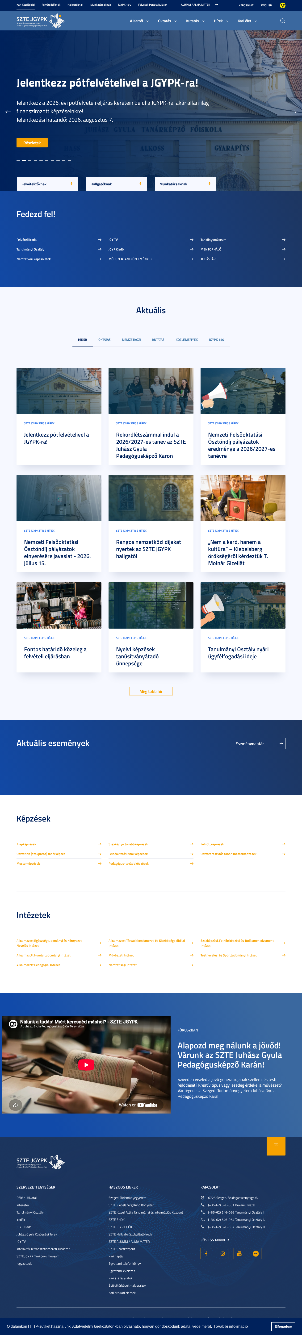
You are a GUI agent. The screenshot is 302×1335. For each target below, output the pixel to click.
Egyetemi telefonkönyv (125, 1263)
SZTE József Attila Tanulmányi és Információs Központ (146, 1212)
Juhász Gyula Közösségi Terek (37, 1234)
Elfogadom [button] (283, 1326)
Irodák (21, 1219)
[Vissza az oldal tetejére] (276, 1146)
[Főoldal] (52, 20)
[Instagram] (222, 1253)
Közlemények (187, 339)
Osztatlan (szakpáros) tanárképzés (41, 853)
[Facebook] (206, 1253)
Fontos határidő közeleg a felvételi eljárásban (55, 652)
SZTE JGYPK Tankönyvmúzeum (38, 1256)
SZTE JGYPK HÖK (120, 1227)
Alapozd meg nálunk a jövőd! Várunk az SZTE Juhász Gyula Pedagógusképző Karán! (230, 1054)
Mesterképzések (28, 863)
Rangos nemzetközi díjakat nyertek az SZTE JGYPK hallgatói (148, 549)
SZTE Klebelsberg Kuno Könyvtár (131, 1205)
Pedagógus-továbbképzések (129, 863)
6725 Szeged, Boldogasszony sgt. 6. (233, 1197)
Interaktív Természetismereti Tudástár (43, 1249)
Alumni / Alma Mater (195, 5)
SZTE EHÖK (117, 1219)
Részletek (32, 143)
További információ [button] (231, 1326)
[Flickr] (255, 1253)
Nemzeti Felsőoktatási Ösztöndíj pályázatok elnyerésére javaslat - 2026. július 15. (57, 552)
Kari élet (244, 20)
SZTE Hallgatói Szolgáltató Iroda (130, 1234)
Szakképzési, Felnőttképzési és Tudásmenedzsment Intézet (237, 943)
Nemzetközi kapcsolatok (34, 259)
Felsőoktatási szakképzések (128, 853)
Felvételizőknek (51, 5)
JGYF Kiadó (116, 249)
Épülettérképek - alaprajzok (127, 1285)
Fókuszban (188, 1029)
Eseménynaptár (249, 743)
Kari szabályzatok (121, 1278)
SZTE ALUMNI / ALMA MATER (129, 1241)
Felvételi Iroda (27, 239)
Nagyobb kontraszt (282, 5)
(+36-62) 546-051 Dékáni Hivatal (231, 1205)
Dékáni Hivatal (27, 1197)
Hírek (218, 20)
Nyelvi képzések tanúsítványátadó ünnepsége (137, 656)
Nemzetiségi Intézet (123, 965)
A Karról (136, 20)
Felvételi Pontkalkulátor (152, 5)
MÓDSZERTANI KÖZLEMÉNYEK (130, 259)
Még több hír (151, 691)
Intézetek (23, 1205)
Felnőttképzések (212, 844)
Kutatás (192, 20)
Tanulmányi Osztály (30, 249)
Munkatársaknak (100, 5)
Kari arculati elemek (122, 1292)
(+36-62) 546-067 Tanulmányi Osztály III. (237, 1227)
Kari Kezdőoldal (26, 5)
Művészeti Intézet (121, 955)
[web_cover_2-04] (243, 390)
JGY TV (113, 239)
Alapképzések (26, 844)
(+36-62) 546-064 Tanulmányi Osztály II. (236, 1219)
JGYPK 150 (124, 5)
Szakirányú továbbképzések (128, 844)
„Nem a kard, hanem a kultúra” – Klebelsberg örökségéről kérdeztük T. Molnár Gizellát (238, 552)
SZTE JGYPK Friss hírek (39, 423)
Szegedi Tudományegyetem (128, 1197)
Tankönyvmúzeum (213, 239)
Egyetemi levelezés (122, 1270)
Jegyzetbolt (24, 1263)
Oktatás (164, 20)
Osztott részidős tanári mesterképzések (228, 853)
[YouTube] (239, 1253)
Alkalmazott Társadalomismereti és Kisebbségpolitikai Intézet (147, 943)
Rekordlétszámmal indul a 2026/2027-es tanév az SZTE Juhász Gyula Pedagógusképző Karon (118, 60)
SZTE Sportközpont (122, 1249)
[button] (8, 110)
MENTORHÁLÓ (211, 249)
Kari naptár (116, 1256)
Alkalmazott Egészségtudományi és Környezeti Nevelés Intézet (49, 943)
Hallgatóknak (75, 5)
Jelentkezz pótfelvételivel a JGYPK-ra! (56, 438)
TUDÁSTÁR (208, 259)
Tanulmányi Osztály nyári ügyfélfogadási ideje (238, 652)
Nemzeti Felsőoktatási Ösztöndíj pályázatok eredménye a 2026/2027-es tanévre (241, 445)
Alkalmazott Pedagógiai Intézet (38, 965)
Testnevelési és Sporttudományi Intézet (229, 955)
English (266, 5)
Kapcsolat (246, 5)
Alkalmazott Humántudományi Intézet (44, 955)
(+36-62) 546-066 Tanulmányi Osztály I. (236, 1212)
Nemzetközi (131, 339)
